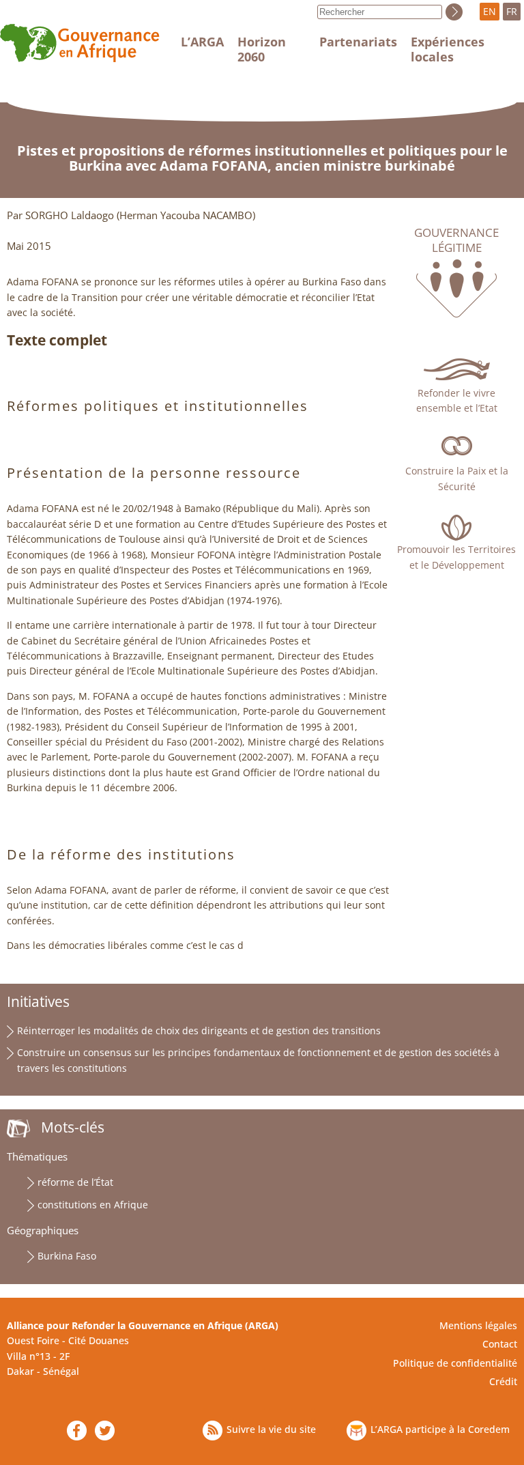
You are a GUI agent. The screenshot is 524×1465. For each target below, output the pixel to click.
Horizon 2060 (261, 49)
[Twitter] (105, 1430)
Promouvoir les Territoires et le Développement (456, 557)
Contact (499, 1343)
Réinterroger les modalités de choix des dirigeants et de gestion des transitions (199, 1030)
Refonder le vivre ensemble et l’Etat (456, 400)
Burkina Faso (67, 1255)
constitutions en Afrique (93, 1204)
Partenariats (358, 41)
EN (489, 11)
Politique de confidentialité (455, 1362)
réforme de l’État (75, 1182)
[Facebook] (77, 1430)
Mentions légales (478, 1325)
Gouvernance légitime (456, 240)
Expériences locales (447, 49)
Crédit (503, 1381)
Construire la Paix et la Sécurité (456, 478)
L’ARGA (202, 41)
